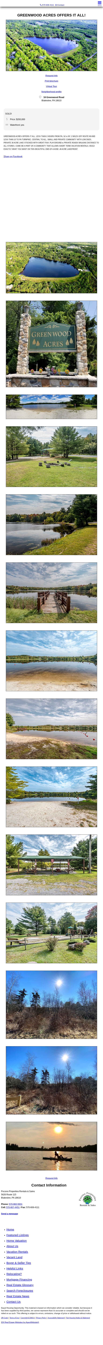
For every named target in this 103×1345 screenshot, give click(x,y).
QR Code (4, 1318)
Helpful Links (14, 1268)
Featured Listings (17, 1235)
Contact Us (13, 1301)
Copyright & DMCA (27, 1318)
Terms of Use (14, 1318)
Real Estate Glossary (20, 1284)
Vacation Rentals (17, 1251)
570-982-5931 (15, 1204)
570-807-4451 (13, 1207)
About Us (12, 1246)
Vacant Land (14, 1257)
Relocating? (14, 1273)
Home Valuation (16, 1240)
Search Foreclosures (19, 1290)
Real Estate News (17, 1296)
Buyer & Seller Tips (18, 1262)
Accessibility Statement (56, 1318)
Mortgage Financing (19, 1279)
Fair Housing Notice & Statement (78, 1318)
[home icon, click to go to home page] (3, 3)
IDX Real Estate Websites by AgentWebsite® (20, 1322)
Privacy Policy (41, 1318)
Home (10, 1229)
